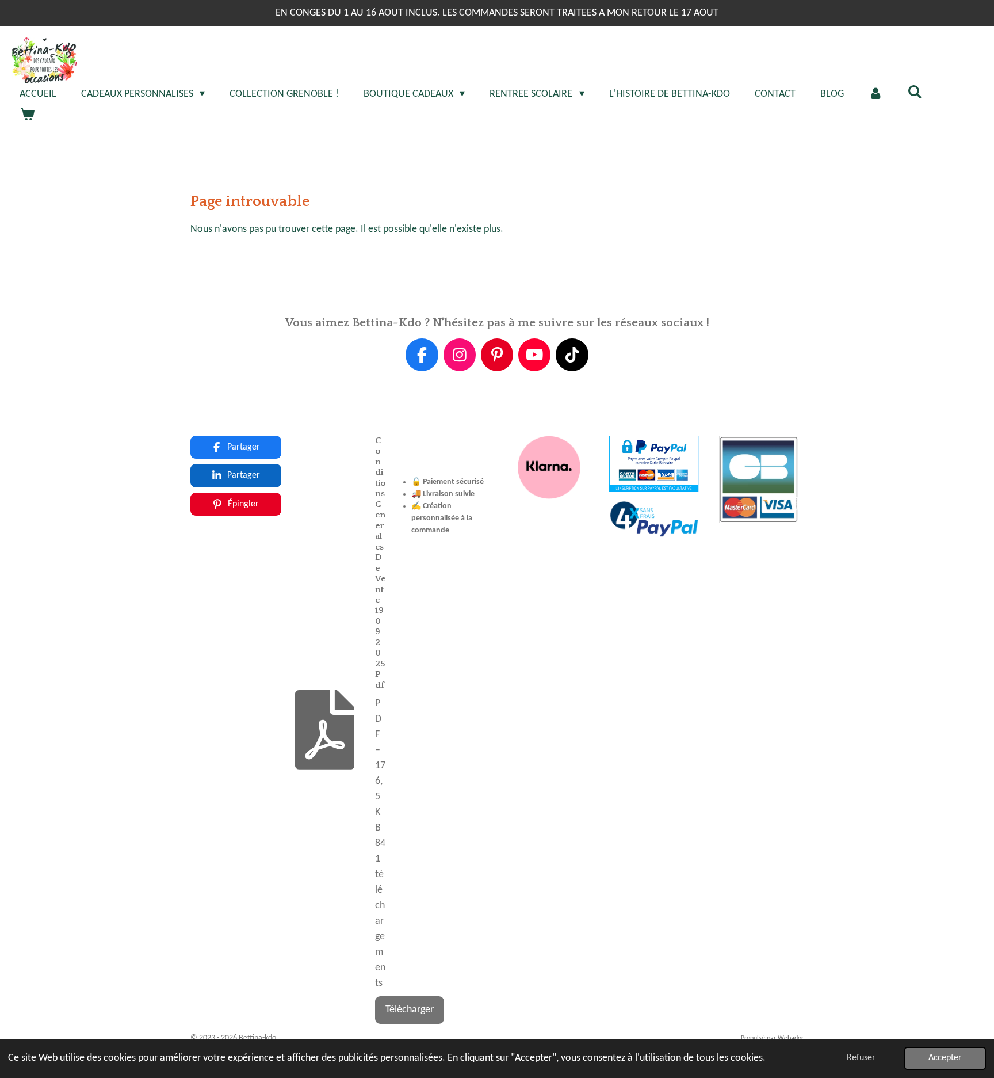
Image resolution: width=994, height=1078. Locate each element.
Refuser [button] (861, 1057)
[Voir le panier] (27, 115)
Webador (791, 1038)
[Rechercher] (915, 92)
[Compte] (876, 94)
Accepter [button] (945, 1057)
